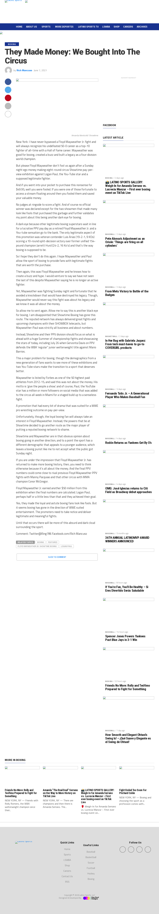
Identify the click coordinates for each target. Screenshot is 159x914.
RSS (67, 882)
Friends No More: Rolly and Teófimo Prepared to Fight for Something (127, 687)
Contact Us (67, 876)
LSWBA (106, 26)
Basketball (111, 336)
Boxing (109, 177)
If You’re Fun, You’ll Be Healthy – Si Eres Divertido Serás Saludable (126, 588)
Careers (128, 26)
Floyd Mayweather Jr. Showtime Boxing (37, 546)
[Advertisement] (128, 99)
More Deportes (64, 26)
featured (52, 542)
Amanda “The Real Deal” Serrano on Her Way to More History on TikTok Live (60, 793)
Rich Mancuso (24, 70)
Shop (117, 26)
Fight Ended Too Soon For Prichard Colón (133, 792)
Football (91, 868)
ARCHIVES (142, 26)
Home (19, 26)
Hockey (91, 873)
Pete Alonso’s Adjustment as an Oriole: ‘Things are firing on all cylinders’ (125, 242)
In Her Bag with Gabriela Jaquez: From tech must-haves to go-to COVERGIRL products (125, 344)
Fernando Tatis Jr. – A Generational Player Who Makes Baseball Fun (127, 395)
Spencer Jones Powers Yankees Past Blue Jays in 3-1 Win (125, 638)
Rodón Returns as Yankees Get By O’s (128, 443)
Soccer (91, 862)
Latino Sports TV (88, 26)
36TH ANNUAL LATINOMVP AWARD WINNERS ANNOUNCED (127, 539)
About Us (31, 26)
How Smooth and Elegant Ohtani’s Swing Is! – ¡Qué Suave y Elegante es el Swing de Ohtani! (128, 738)
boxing (40, 542)
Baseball (110, 234)
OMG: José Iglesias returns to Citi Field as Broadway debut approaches (128, 490)
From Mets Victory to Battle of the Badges (126, 293)
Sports (46, 26)
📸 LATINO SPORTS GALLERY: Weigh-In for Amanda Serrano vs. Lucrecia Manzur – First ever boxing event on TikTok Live (127, 187)
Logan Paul (66, 546)
